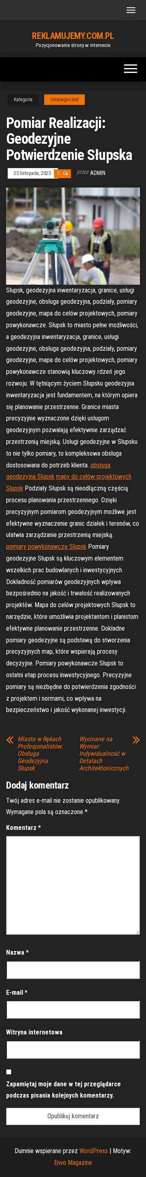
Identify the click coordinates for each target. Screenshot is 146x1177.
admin (97, 173)
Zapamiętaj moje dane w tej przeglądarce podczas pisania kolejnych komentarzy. (63, 1090)
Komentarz (23, 828)
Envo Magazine (73, 1162)
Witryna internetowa (34, 1032)
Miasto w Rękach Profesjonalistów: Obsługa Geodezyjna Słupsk (40, 754)
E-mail (17, 992)
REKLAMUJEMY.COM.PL (73, 36)
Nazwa (17, 952)
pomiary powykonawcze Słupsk (46, 546)
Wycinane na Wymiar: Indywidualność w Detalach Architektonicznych (104, 754)
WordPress (93, 1151)
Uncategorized (64, 99)
